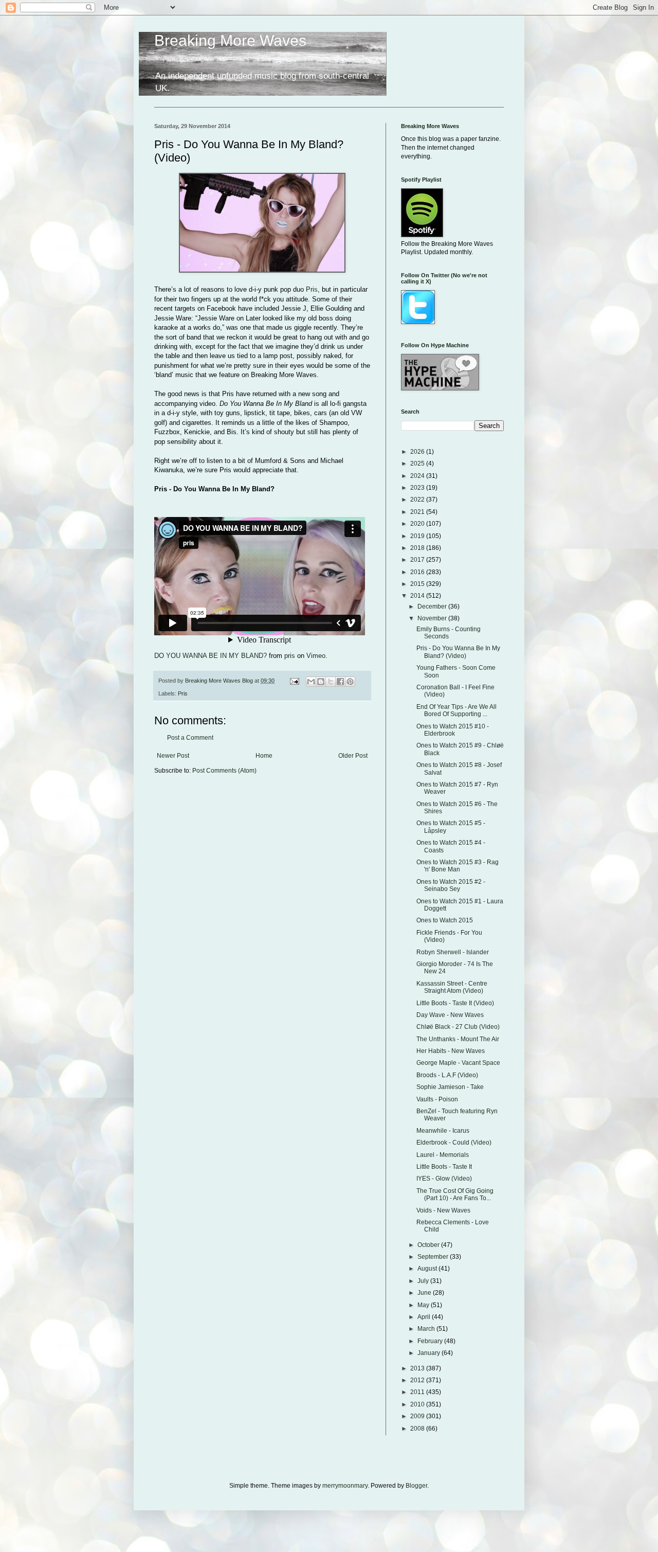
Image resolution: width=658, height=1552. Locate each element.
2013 (418, 1368)
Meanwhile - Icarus (442, 1130)
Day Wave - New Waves (450, 1015)
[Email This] (311, 681)
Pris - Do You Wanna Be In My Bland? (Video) (458, 652)
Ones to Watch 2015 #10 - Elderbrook (452, 730)
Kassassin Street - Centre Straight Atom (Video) (451, 987)
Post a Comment (190, 737)
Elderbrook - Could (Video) (453, 1142)
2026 (418, 451)
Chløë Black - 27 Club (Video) (458, 1026)
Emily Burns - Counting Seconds (448, 633)
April (424, 1317)
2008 (418, 1428)
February (430, 1341)
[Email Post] (294, 680)
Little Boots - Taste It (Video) (455, 1003)
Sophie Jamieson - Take (450, 1087)
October (429, 1244)
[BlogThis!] (321, 681)
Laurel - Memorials (442, 1154)
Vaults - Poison (437, 1099)
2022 (418, 499)
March (426, 1328)
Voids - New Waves (443, 1210)
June (425, 1292)
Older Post (353, 755)
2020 (418, 523)
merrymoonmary (345, 1485)
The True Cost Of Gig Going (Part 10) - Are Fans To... (455, 1194)
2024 (418, 475)
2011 (418, 1392)
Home (263, 755)
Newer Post (173, 755)
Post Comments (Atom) (224, 770)
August (427, 1268)
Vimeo (315, 655)
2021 (418, 511)
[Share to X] (330, 681)
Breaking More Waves (230, 40)
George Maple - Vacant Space (458, 1062)
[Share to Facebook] (340, 681)
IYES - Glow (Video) (444, 1178)
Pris (312, 289)
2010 (418, 1404)
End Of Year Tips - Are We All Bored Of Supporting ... (456, 710)
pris (289, 655)
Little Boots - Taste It (444, 1166)
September (433, 1256)
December (432, 606)
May (424, 1305)
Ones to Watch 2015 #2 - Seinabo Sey (450, 885)
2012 (418, 1380)
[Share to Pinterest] (350, 681)
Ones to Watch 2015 (444, 920)
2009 (418, 1416)
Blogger (416, 1485)
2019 (418, 536)
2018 (418, 547)
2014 (418, 595)
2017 (418, 559)
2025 (418, 463)
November (432, 618)
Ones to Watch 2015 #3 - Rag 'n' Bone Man (457, 866)
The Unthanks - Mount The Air (457, 1039)
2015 (418, 583)
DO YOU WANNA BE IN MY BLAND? (210, 655)
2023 (418, 487)
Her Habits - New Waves (450, 1051)
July (423, 1281)
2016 (418, 572)
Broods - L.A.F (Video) (447, 1075)
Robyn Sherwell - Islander (452, 952)
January (429, 1353)
